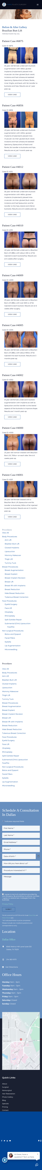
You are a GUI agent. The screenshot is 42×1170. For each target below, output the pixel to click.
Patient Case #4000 (12, 427)
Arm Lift (8, 540)
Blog (4, 1100)
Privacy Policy (7, 904)
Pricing (5, 1107)
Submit (8, 909)
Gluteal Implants (12, 548)
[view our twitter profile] (4, 1140)
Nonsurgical (7, 1090)
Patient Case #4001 (12, 474)
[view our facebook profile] (2, 1140)
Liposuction (10, 551)
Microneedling (11, 649)
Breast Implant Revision (15, 578)
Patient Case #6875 (12, 41)
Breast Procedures (10, 567)
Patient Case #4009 (12, 275)
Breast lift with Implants (15, 586)
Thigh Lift (9, 559)
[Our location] (41, 1141)
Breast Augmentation (14, 570)
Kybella (8, 642)
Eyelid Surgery (11, 604)
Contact (5, 1110)
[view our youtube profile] (10, 1140)
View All (5, 533)
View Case (12, 94)
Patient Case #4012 (12, 166)
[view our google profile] (7, 1140)
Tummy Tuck (10, 563)
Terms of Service (6, 917)
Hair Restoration (8, 1094)
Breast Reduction (12, 589)
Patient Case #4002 (12, 375)
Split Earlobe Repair (13, 620)
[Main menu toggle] (37, 4)
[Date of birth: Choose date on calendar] (38, 856)
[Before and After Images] (21, 63)
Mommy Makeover (13, 555)
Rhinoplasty (10, 616)
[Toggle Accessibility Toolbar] (4, 1160)
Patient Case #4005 (12, 325)
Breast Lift (9, 582)
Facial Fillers (10, 638)
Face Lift (8, 608)
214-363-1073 (11, 959)
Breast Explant (11, 574)
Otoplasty (9, 612)
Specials (5, 1104)
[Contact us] (39, 1141)
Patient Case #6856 (12, 105)
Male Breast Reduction (14, 593)
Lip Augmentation (13, 646)
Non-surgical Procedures (12, 631)
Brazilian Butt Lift (12, 544)
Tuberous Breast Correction (16, 597)
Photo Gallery (7, 1097)
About (4, 1084)
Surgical (5, 1087)
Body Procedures (9, 537)
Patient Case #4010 (12, 225)
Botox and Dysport (13, 634)
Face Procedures (9, 601)
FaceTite (10, 627)
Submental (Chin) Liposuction (17, 623)
